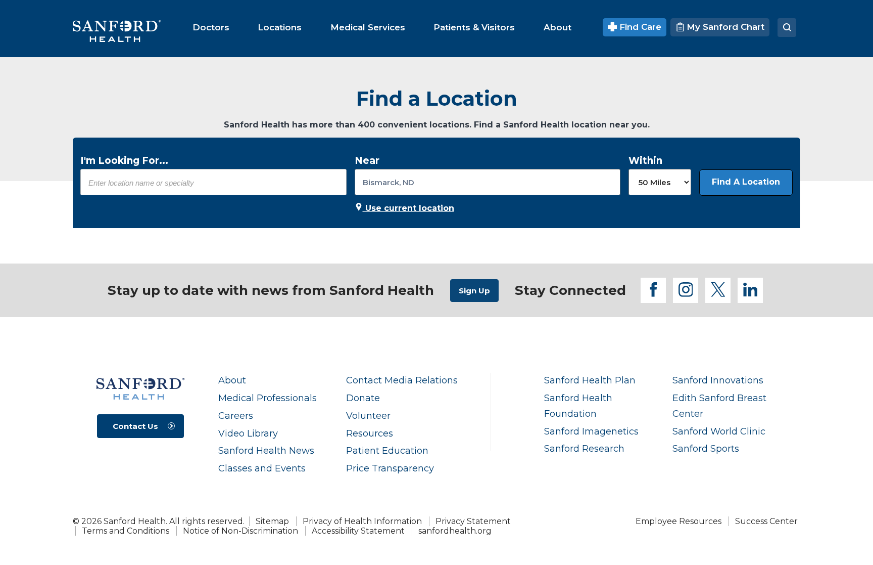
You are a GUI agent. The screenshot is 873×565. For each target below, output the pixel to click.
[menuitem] (211, 27)
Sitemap (272, 521)
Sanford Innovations (717, 380)
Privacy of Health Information (362, 521)
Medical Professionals (267, 398)
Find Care (639, 27)
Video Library (248, 433)
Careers (235, 415)
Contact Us (135, 426)
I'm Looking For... (124, 160)
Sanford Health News (266, 450)
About (232, 380)
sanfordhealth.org (455, 531)
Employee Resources (678, 521)
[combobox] (213, 182)
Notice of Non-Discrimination (240, 531)
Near (367, 160)
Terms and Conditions (125, 531)
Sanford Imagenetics (591, 431)
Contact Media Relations (402, 380)
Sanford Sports (705, 448)
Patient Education (387, 450)
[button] (746, 182)
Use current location (408, 208)
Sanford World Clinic (718, 431)
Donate (363, 398)
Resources (369, 433)
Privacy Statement (473, 521)
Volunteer (368, 415)
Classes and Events (262, 468)
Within (645, 160)
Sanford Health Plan (590, 380)
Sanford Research (584, 448)
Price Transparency (390, 468)
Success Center (766, 521)
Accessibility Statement (358, 531)
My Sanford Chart (724, 27)
